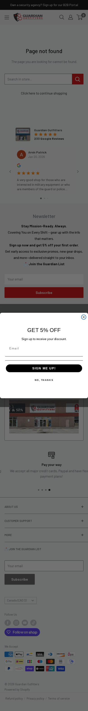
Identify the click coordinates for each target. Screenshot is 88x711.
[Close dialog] (83, 317)
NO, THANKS (44, 380)
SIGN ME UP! (44, 368)
